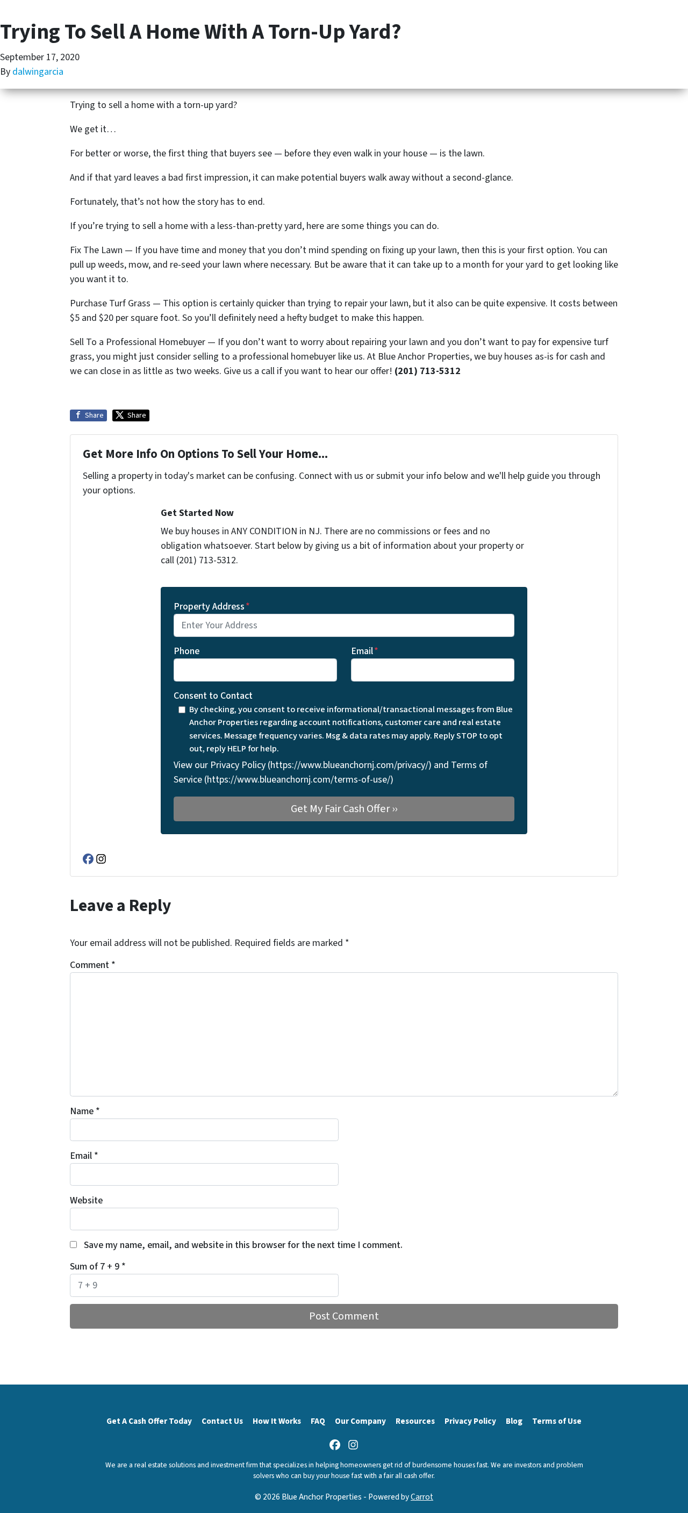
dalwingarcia (37, 71)
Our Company (360, 1421)
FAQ (318, 1421)
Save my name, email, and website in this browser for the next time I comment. (243, 1245)
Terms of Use (557, 1421)
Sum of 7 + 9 (98, 1266)
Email (364, 651)
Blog (514, 1421)
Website (86, 1200)
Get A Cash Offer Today (149, 1421)
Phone (186, 651)
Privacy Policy (470, 1421)
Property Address (212, 606)
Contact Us (222, 1421)
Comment (93, 965)
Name (85, 1111)
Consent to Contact (213, 695)
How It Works (277, 1421)
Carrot (422, 1497)
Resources (415, 1421)
